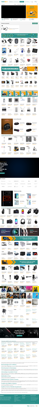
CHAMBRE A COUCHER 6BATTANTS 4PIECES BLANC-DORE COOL (16, 351)
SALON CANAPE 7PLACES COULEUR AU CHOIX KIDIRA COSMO (22, 346)
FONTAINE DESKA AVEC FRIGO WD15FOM (10, 153)
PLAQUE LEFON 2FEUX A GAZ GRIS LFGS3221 (17, 86)
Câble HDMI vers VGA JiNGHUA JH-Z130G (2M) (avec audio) (10, 322)
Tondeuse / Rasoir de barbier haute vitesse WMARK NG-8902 (10, 55)
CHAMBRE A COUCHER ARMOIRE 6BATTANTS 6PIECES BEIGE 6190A (4, 358)
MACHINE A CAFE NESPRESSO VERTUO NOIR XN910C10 (34, 144)
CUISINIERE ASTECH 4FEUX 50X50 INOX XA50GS (4, 105)
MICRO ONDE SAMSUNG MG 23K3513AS (3, 307)
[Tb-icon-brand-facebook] (30, 402)
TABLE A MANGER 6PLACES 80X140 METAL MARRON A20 (28, 357)
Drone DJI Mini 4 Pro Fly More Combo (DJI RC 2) (14, 28)
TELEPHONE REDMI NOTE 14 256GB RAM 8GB (22, 201)
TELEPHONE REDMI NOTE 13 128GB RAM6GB (34, 201)
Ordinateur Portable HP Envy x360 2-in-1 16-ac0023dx (34, 258)
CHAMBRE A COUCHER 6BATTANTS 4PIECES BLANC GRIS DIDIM (34, 351)
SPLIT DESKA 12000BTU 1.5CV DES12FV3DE (22, 114)
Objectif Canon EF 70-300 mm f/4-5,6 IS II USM (16, 322)
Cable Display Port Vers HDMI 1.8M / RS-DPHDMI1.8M (4, 55)
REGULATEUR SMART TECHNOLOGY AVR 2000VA (28, 65)
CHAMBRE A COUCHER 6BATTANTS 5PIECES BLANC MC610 (4, 346)
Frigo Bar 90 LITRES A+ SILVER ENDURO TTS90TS (28, 105)
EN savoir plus (19, 335)
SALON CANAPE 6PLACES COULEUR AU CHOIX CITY (22, 358)
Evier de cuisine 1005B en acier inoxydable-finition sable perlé (22, 306)
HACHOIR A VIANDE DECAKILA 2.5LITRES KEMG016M (28, 55)
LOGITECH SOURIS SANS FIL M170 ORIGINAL (16, 46)
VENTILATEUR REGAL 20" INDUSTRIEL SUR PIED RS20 (28, 153)
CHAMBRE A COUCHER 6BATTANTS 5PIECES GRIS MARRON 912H (10, 352)
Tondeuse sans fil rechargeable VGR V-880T (4, 322)
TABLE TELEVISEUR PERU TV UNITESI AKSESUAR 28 (16, 357)
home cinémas (2, 370)
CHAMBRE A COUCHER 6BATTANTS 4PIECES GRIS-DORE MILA (4, 351)
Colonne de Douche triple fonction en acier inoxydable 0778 (34, 356)
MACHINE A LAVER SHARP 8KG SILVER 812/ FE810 (10, 105)
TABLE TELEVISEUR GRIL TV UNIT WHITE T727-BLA (16, 345)
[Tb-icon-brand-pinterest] (34, 402)
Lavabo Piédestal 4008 (28, 349)
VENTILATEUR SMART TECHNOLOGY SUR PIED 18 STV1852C (4, 144)
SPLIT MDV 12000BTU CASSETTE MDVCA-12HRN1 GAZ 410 (16, 105)
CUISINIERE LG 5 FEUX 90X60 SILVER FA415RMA (4, 114)
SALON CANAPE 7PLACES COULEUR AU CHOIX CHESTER (10, 358)
